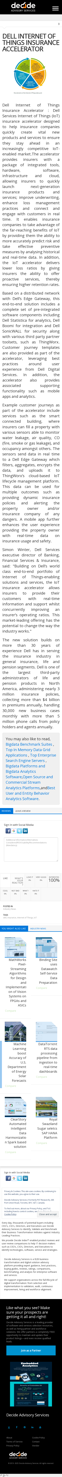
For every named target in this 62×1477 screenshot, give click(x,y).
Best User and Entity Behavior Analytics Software (30, 793)
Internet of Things (25, 917)
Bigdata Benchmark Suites (29, 744)
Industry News (9, 909)
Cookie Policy (38, 1437)
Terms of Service (14, 1441)
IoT (35, 917)
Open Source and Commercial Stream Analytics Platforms (29, 782)
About (9, 1437)
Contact (35, 1441)
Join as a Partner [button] (31, 1350)
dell (5, 917)
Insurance (11, 917)
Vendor (35, 1445)
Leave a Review (23, 811)
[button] (8, 830)
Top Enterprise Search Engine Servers (31, 757)
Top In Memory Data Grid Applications (28, 752)
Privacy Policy (12, 1445)
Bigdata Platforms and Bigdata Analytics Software (25, 771)
